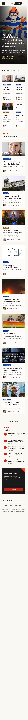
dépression (9, 505)
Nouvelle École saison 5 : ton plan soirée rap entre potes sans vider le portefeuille (16, 460)
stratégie (23, 509)
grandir (21, 507)
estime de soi (6, 511)
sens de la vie (5, 509)
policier (15, 505)
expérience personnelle (19, 511)
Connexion (11, 3)
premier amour (7, 507)
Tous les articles (13, 421)
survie (16, 513)
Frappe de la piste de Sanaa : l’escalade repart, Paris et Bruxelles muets (15, 454)
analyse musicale (15, 507)
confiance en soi (11, 509)
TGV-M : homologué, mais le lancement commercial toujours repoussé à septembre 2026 (16, 440)
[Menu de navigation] (23, 3)
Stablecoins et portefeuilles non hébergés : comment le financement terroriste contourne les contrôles (16, 434)
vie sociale (18, 509)
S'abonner (13, 489)
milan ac (11, 511)
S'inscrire (18, 3)
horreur (20, 505)
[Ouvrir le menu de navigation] (7, 3)
